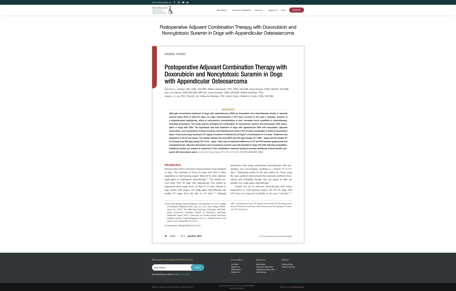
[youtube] (183, 2)
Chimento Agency (298, 287)
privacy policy (184, 274)
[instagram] (179, 2)
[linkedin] (187, 2)
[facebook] (175, 2)
